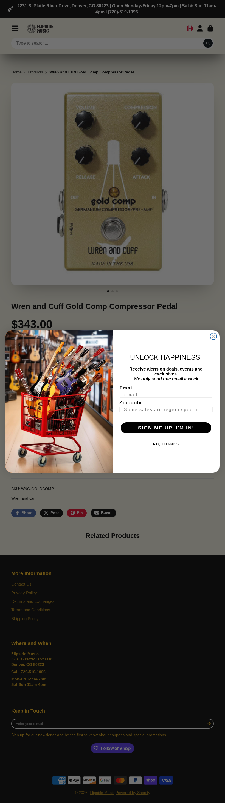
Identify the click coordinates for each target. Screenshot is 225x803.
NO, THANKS (166, 444)
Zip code (130, 402)
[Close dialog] (213, 336)
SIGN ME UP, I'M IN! (166, 428)
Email (127, 388)
